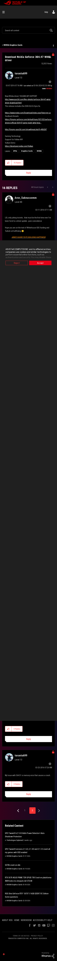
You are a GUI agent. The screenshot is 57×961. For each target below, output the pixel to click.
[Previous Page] (18, 810)
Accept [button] (40, 263)
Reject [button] (17, 263)
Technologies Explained (15, 840)
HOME (16, 920)
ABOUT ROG (7, 920)
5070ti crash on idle (12, 865)
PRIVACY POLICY (37, 936)
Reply (28, 172)
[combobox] (28, 30)
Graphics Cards (27, 151)
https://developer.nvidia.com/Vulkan (19, 146)
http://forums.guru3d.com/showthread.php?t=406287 (26, 129)
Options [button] (53, 45)
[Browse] (4, 12)
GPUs (15, 151)
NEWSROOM (26, 920)
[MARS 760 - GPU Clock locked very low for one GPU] (47, 187)
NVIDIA (39, 151)
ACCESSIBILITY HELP (42, 920)
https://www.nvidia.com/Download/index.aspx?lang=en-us (28, 113)
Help (46, 12)
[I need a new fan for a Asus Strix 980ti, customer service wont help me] (52, 187)
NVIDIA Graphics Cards (13, 45)
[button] (8, 162)
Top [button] (4, 954)
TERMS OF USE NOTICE (21, 936)
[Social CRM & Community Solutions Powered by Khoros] (48, 955)
